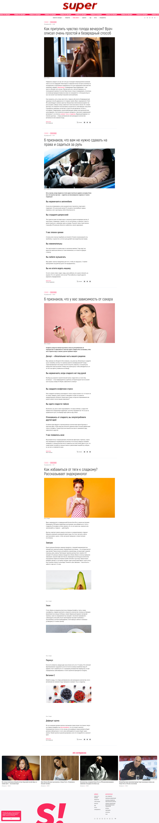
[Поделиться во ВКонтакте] (84, 122)
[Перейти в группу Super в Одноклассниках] (152, 17)
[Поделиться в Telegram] (87, 122)
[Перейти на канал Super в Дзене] (155, 17)
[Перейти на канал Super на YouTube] (107, 818)
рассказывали (64, 727)
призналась (61, 87)
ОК (11, 818)
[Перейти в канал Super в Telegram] (150, 17)
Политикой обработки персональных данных (10, 814)
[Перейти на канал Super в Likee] (112, 818)
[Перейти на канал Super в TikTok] (110, 818)
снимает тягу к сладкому (67, 114)
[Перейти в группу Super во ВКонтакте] (147, 17)
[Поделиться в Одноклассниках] (90, 122)
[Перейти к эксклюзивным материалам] (79, 15)
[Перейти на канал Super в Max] (145, 17)
